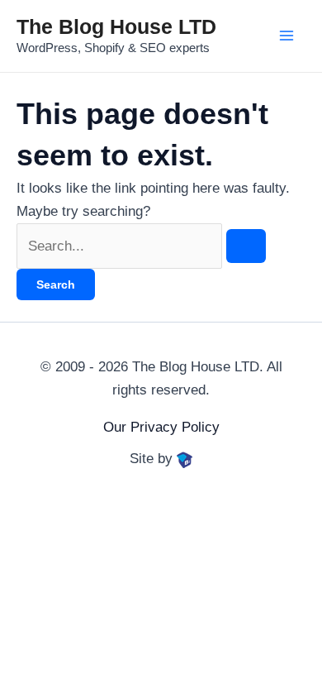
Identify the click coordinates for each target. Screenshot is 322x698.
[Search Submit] (246, 246)
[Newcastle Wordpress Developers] (185, 458)
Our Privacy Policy (161, 427)
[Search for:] (141, 246)
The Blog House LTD (116, 26)
